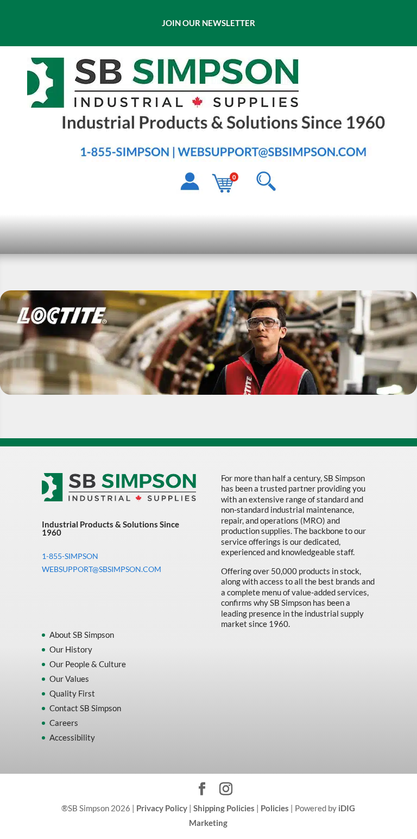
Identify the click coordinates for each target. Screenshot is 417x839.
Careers (63, 723)
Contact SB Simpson (85, 708)
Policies (275, 808)
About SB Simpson (81, 634)
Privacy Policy (161, 808)
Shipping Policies (224, 808)
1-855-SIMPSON (70, 556)
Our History (70, 649)
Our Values (69, 678)
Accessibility (72, 737)
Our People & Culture (87, 664)
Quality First (72, 693)
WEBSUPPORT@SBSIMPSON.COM (101, 569)
